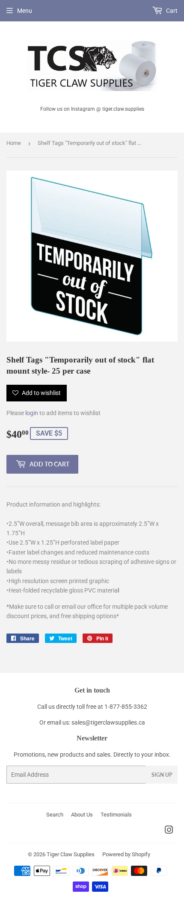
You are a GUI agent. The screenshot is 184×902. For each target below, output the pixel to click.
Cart (171, 10)
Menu (24, 10)
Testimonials (116, 814)
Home (13, 143)
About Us (82, 814)
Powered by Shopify (126, 854)
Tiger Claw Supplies (71, 854)
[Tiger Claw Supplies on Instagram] (169, 831)
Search (54, 814)
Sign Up (161, 775)
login (31, 413)
